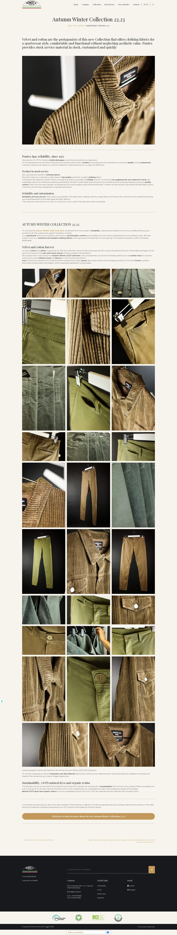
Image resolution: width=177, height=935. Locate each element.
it (144, 4)
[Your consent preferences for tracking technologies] (2, 701)
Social (99, 890)
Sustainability (101, 886)
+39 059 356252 (77, 896)
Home (76, 4)
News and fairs (123, 4)
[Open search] (153, 4)
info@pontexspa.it (75, 892)
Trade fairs (100, 898)
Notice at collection (75, 932)
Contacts (136, 4)
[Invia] (152, 869)
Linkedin (132, 886)
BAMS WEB (50, 926)
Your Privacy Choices (95, 932)
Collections (96, 4)
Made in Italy (101, 894)
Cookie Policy (151, 927)
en (147, 4)
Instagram (132, 890)
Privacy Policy (142, 927)
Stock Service (109, 4)
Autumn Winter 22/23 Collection (50, 231)
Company (85, 4)
